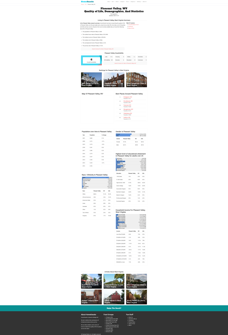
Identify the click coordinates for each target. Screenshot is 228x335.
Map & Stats (131, 28)
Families (108, 323)
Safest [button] (117, 1)
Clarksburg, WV (128, 113)
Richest (108, 331)
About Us (144, 1)
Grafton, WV (127, 117)
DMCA (130, 325)
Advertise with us (133, 318)
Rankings (131, 26)
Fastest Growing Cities (111, 325)
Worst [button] (127, 1)
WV (85, 4)
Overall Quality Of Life (134, 24)
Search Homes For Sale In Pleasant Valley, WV (102, 49)
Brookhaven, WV (128, 101)
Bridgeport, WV (128, 97)
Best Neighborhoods (111, 318)
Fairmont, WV (127, 105)
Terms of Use (132, 323)
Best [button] (113, 1)
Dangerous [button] (133, 1)
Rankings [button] (139, 1)
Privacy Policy (132, 322)
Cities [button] (108, 1)
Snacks (87, 1)
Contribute (131, 320)
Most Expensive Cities (111, 326)
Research (108, 328)
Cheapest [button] (122, 1)
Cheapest (108, 317)
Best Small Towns (110, 322)
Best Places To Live (110, 320)
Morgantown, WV (128, 109)
